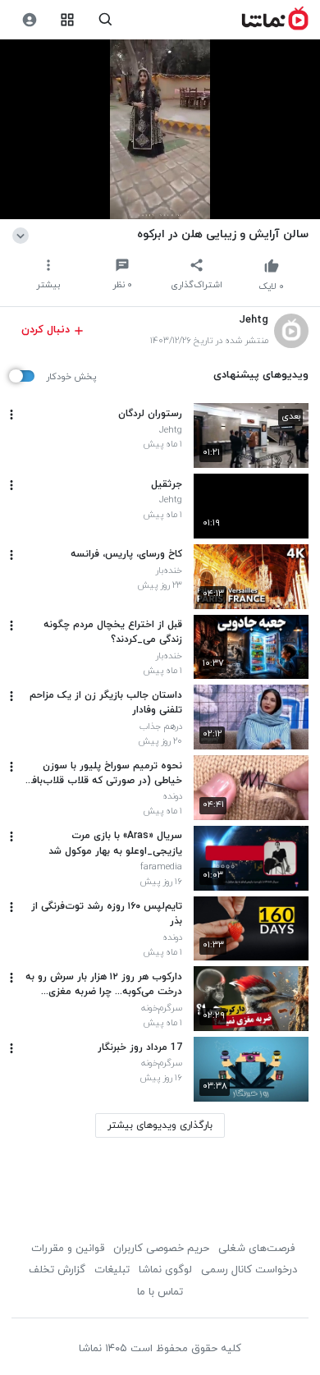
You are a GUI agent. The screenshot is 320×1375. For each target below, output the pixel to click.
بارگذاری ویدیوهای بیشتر (160, 1125)
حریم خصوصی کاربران (161, 1248)
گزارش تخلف (57, 1270)
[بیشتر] (11, 414)
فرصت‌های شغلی (256, 1248)
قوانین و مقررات (67, 1248)
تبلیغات (112, 1270)
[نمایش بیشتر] (23, 234)
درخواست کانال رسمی (249, 1270)
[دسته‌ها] (67, 20)
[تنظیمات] (29, 20)
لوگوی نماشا (165, 1270)
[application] (160, 129)
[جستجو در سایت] (105, 20)
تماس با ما (160, 1292)
